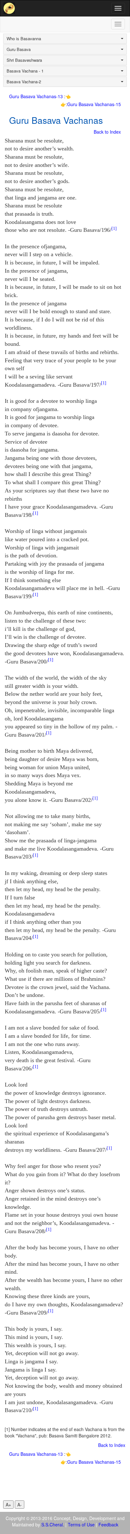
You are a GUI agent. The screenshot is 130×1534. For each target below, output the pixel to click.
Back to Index (107, 132)
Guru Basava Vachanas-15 (94, 104)
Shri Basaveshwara (24, 60)
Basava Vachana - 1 (25, 71)
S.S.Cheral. (52, 1524)
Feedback (108, 1524)
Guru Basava (19, 49)
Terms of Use (81, 1524)
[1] (114, 228)
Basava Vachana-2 (24, 82)
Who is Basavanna (24, 38)
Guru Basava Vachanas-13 (36, 96)
